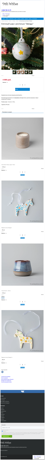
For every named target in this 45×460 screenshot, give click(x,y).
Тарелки (2, 409)
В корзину (22, 175)
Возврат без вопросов (6, 380)
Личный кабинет (4, 450)
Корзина (4, 14)
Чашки (2, 408)
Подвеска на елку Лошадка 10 (6, 357)
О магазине (3, 398)
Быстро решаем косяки (6, 382)
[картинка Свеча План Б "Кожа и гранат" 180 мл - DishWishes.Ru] (22, 138)
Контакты (2, 399)
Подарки (2, 417)
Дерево (2, 416)
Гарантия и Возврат (4, 403)
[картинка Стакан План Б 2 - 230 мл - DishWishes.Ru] (22, 264)
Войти (4, 13)
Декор (1, 412)
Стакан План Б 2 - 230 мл (6, 290)
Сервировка (3, 411)
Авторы (2, 419)
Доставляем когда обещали (7, 379)
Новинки (4, 431)
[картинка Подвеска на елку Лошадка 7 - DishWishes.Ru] (22, 201)
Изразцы (2, 414)
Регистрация (7, 13)
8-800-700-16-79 (6, 10)
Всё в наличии (4, 378)
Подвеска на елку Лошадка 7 (6, 227)
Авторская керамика (5, 376)
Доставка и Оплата (4, 401)
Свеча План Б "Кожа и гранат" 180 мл (8, 164)
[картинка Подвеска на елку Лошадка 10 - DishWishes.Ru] (22, 331)
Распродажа (3, 420)
